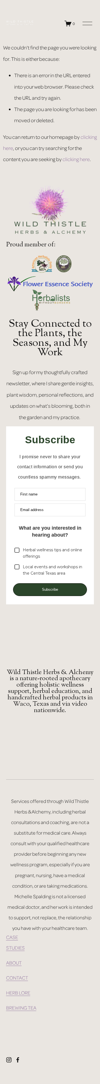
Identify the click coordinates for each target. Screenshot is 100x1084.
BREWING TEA (21, 1008)
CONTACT (17, 978)
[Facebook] (18, 1060)
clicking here (76, 159)
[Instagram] (9, 1060)
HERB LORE (18, 993)
